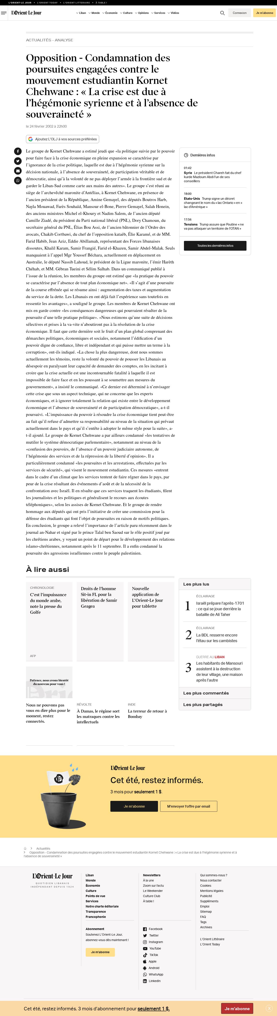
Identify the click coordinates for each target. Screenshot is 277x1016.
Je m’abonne (134, 806)
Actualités (38, 40)
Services (92, 901)
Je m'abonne (237, 1008)
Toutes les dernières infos (215, 245)
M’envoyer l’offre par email (188, 806)
